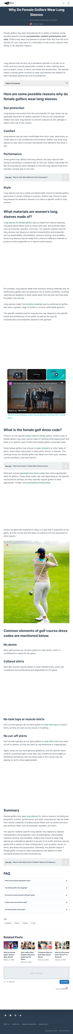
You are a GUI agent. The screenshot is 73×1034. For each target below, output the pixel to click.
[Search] (63, 3)
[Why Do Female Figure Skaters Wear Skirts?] (11, 945)
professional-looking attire (38, 483)
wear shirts (49, 741)
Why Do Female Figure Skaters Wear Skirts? (9, 954)
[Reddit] (20, 1015)
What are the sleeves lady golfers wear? (18, 880)
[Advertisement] (38, 336)
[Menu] (68, 3)
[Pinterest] (15, 1015)
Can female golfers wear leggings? (16, 888)
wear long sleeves (30, 816)
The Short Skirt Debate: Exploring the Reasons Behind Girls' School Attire (36, 383)
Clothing (8, 923)
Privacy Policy (43, 1024)
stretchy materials (34, 304)
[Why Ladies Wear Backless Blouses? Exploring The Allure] (28, 945)
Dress (16, 923)
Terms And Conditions (29, 1024)
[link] (10, 383)
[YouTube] (10, 1015)
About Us (7, 1024)
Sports (25, 923)
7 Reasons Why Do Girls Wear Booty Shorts (45, 954)
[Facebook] (5, 1015)
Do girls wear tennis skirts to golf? (16, 902)
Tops (33, 923)
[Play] (56, 374)
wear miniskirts (43, 448)
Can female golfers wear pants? (15, 909)
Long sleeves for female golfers (18, 222)
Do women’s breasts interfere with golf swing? (20, 895)
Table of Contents (12, 83)
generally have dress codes (32, 473)
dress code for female (35, 436)
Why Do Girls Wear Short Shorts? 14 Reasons (62, 954)
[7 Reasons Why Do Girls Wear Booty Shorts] (45, 945)
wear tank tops (51, 725)
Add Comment (64, 981)
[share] (62, 382)
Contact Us (16, 1024)
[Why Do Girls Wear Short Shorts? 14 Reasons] (62, 945)
